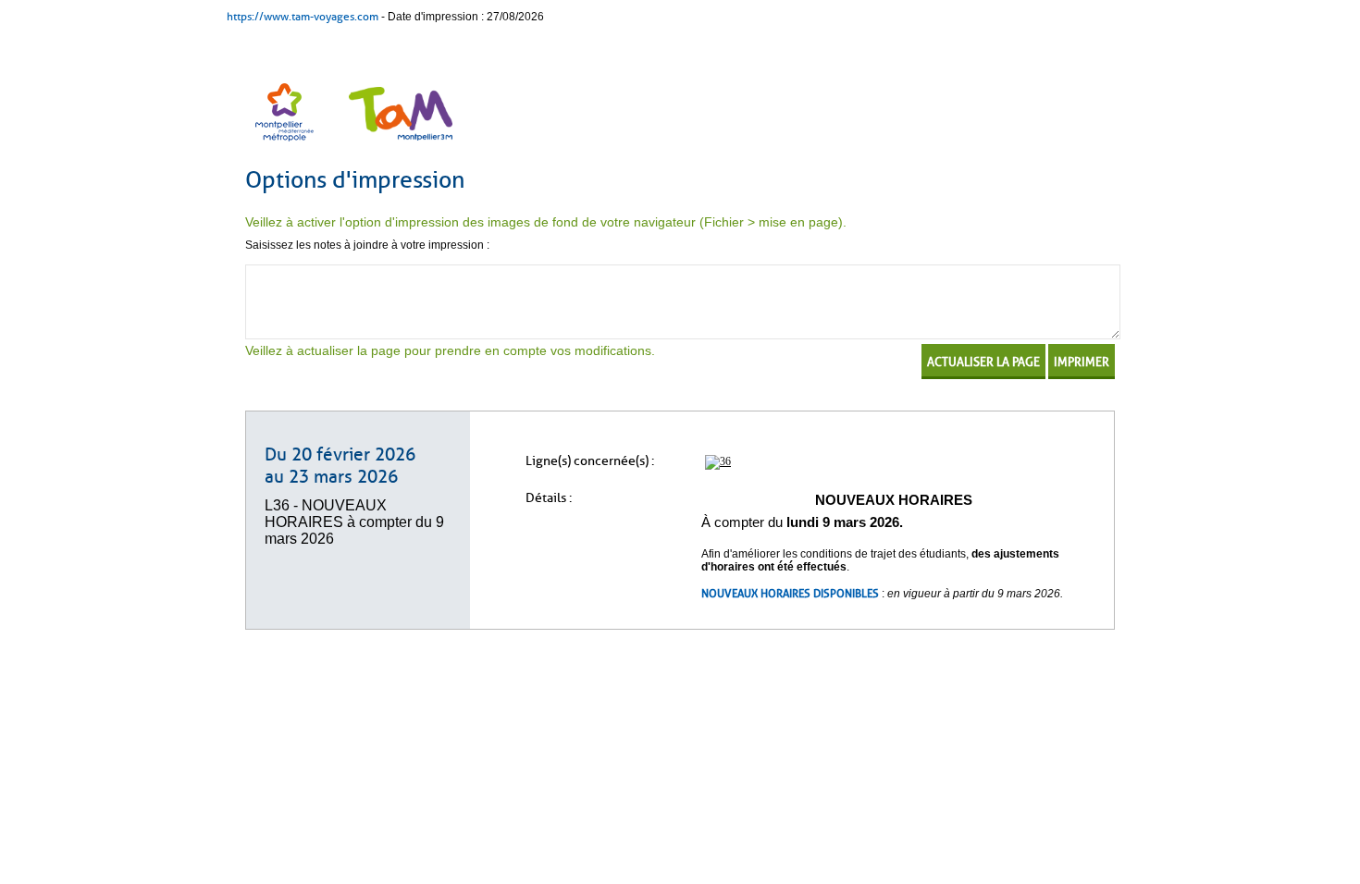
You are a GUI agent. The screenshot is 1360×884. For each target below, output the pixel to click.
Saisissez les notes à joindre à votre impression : (367, 245)
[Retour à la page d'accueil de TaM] (398, 143)
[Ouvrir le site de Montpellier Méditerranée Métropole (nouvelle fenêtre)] (286, 143)
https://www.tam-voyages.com (302, 16)
